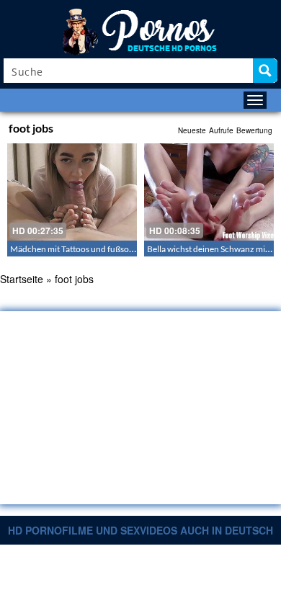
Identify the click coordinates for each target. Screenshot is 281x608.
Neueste (192, 130)
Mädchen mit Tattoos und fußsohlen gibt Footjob (101, 248)
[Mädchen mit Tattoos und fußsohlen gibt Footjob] (72, 192)
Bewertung (254, 130)
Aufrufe (221, 130)
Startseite (21, 279)
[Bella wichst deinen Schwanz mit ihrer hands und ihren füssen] (209, 192)
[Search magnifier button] (265, 70)
